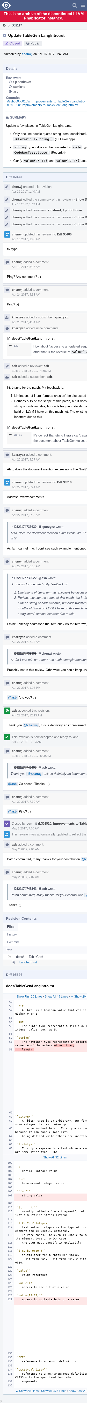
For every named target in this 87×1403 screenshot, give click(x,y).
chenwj (27, 54)
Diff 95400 (64, 234)
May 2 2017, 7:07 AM (25, 877)
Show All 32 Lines (55, 1157)
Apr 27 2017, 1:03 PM (26, 687)
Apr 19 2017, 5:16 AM (26, 267)
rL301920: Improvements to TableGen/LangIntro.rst (42, 105)
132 (16, 346)
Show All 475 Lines (53, 1391)
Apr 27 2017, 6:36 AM (26, 566)
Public (35, 43)
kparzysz (18, 317)
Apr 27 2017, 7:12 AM (26, 642)
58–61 (18, 434)
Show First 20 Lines (29, 996)
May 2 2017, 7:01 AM (25, 849)
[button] (83, 5)
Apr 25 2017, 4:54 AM (26, 322)
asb (15, 91)
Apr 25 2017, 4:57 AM (26, 459)
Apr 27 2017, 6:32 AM (26, 515)
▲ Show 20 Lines (27, 1391)
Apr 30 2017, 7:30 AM (26, 801)
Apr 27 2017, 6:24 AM (26, 487)
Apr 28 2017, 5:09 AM (36, 756)
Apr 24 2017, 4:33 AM (26, 294)
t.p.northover (22, 82)
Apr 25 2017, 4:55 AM (36, 371)
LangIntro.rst (28, 962)
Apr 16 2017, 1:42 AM (26, 204)
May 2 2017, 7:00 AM (25, 828)
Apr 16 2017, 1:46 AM (26, 239)
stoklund (19, 86)
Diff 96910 (64, 482)
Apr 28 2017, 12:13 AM (27, 715)
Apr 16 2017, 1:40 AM (26, 191)
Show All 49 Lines (56, 996)
